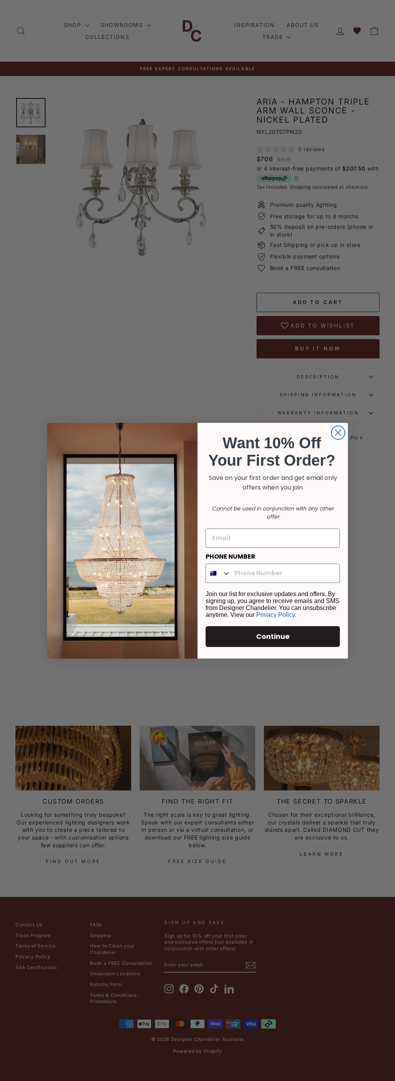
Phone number (230, 556)
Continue (273, 636)
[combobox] (218, 573)
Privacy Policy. (276, 614)
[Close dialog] (338, 432)
